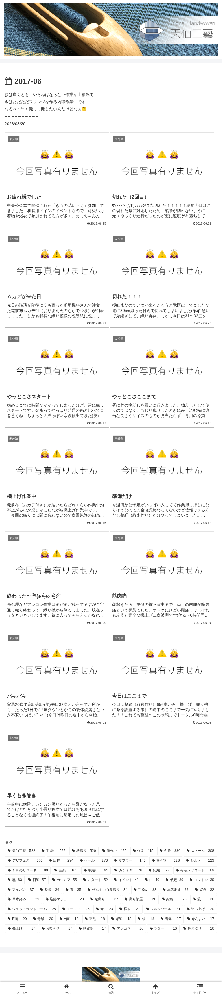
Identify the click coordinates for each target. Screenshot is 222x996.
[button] (205, 772)
